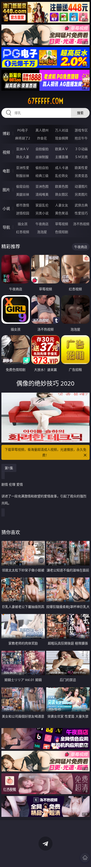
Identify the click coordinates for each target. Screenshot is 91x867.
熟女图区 (61, 194)
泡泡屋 (42, 232)
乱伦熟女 (61, 175)
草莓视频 (61, 224)
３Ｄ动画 (81, 149)
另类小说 (42, 213)
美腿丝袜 (22, 194)
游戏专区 (81, 130)
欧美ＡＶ (61, 149)
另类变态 (81, 175)
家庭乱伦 (42, 205)
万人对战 (61, 130)
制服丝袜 (22, 175)
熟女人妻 (22, 157)
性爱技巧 (81, 213)
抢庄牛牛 (81, 138)
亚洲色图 (42, 186)
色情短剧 (61, 232)
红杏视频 (22, 232)
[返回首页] (85, 857)
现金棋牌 (61, 138)
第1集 (9, 468)
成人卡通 (61, 167)
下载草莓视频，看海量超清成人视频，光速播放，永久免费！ (45, 452)
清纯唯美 (42, 194)
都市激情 (22, 205)
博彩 (6, 133)
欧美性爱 (81, 167)
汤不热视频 (81, 224)
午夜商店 (42, 224)
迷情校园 (22, 213)
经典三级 (42, 175)
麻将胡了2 (22, 138)
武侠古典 (81, 205)
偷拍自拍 (42, 167)
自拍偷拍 (42, 149)
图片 (6, 189)
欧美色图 (61, 186)
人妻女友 (61, 205)
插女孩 (23, 224)
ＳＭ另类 (81, 157)
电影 (6, 171)
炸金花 (42, 138)
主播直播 (61, 157)
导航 (6, 227)
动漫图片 (81, 186)
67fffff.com (45, 101)
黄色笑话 (61, 213)
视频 (6, 152)
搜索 (80, 113)
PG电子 (22, 130)
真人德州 (42, 130)
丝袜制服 (42, 157)
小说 (6, 208)
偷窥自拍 (22, 186)
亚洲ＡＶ (22, 149)
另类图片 (81, 194)
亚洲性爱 (22, 167)
